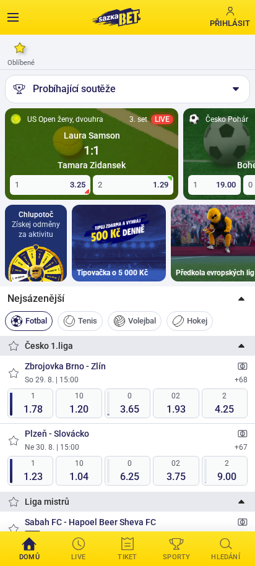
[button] (127, 298)
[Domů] (116, 17)
